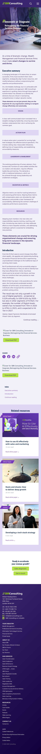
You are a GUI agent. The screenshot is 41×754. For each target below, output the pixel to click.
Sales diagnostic (20, 569)
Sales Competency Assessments (11, 694)
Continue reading (11, 397)
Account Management (8, 686)
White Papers (6, 717)
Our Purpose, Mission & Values (11, 645)
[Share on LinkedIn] (14, 357)
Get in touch (20, 573)
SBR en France (6, 647)
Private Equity (6, 636)
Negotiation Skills (7, 684)
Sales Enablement (7, 661)
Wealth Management (8, 626)
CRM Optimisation (7, 691)
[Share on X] (4, 357)
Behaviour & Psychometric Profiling (12, 699)
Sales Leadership (7, 681)
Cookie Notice (6, 740)
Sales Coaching (6, 696)
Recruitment (5, 676)
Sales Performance (7, 664)
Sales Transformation (8, 659)
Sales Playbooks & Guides (9, 674)
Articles (4, 705)
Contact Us (5, 724)
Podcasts (4, 712)
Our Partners (6, 652)
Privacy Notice (6, 737)
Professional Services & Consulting (12, 628)
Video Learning (6, 715)
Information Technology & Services (12, 631)
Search (31, 4)
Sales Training (6, 679)
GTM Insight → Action (8, 669)
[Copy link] (19, 357)
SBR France (5, 671)
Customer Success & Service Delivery (12, 689)
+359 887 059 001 (11, 613)
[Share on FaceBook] (9, 357)
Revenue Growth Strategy (9, 666)
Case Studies (6, 707)
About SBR (5, 642)
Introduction (9, 394)
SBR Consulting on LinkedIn (15, 618)
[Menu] (37, 3)
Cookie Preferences (7, 731)
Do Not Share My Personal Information (13, 734)
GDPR (4, 729)
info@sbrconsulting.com (14, 616)
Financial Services (7, 634)
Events (4, 710)
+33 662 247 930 (10, 611)
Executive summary (11, 390)
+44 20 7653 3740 (11, 607)
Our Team (5, 650)
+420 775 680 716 (10, 609)
